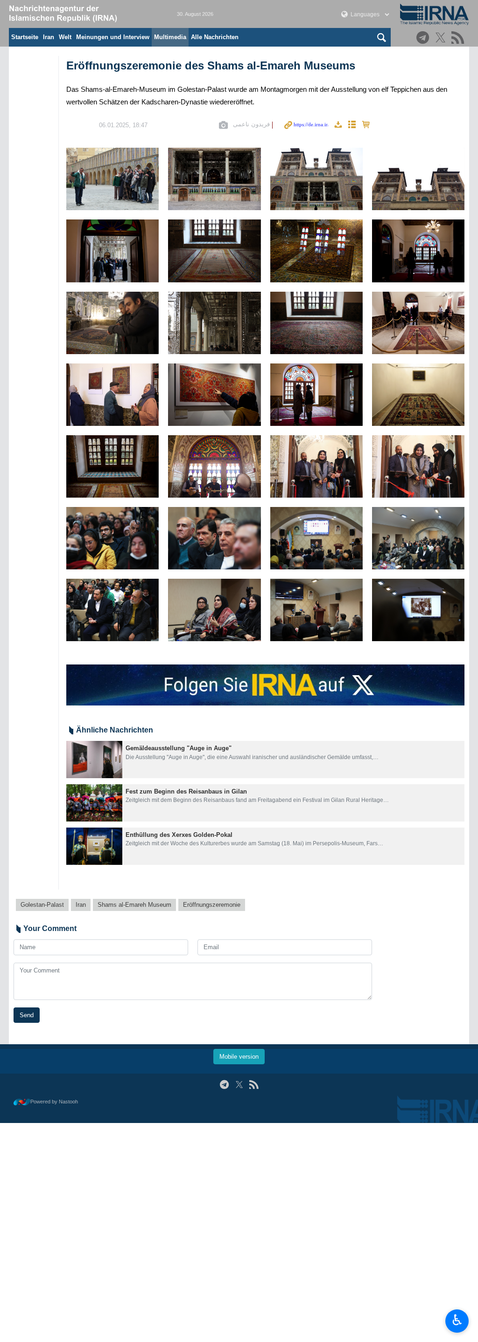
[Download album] (338, 125)
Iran (48, 37)
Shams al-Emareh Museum (134, 904)
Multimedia (170, 37)
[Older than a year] (94, 759)
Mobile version (239, 1056)
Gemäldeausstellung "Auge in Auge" (179, 748)
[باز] (316, 250)
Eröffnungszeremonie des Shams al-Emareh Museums (210, 65)
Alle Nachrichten (215, 37)
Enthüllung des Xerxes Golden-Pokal (179, 834)
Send (27, 1015)
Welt (65, 37)
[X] (442, 38)
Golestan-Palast (42, 904)
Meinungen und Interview (112, 37)
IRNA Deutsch (83, 14)
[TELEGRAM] (424, 38)
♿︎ (457, 1320)
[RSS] (459, 38)
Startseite (24, 37)
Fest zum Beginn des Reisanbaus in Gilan (186, 791)
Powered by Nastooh (54, 1101)
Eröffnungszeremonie (211, 904)
